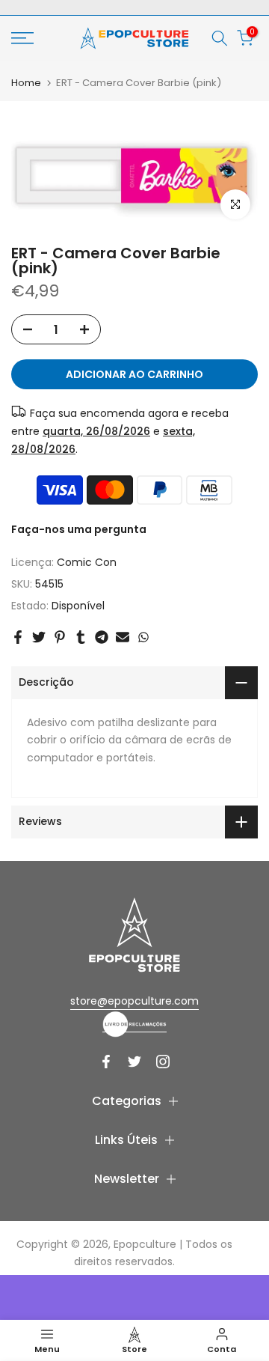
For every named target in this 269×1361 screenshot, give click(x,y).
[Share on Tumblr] (80, 637)
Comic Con (87, 562)
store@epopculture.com (134, 1000)
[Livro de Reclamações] (134, 1024)
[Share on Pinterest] (60, 637)
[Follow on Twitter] (134, 1062)
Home (26, 83)
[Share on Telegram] (101, 637)
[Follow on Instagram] (163, 1062)
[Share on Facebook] (18, 637)
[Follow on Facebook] (106, 1062)
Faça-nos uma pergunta (78, 529)
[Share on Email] (122, 637)
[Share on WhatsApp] (143, 637)
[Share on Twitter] (39, 637)
